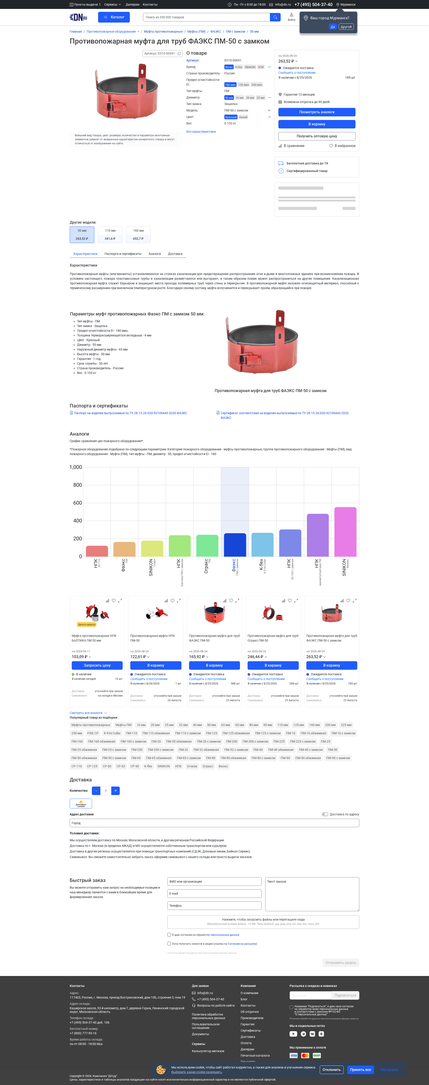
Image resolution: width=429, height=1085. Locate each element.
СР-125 (92, 766)
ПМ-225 (279, 741)
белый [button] (243, 117)
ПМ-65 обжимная (159, 758)
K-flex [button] (239, 67)
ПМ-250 (137, 749)
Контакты (150, 4)
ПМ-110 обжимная (156, 733)
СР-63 (121, 766)
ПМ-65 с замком (189, 758)
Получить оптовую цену (317, 136)
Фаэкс (223, 766)
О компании (249, 993)
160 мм (314, 725)
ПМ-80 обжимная (233, 758)
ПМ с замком (235, 31)
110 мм (283, 725)
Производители (252, 1018)
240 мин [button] (257, 84)
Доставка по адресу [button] (344, 814)
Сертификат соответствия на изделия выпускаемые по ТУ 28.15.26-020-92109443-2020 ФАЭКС (285, 415)
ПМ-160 (77, 741)
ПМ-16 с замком (343, 733)
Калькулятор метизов (208, 1051)
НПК (178, 766)
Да (333, 27)
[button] (113, 4)
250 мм (77, 733)
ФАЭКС (215, 31)
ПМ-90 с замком (338, 758)
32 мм (183, 725)
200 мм (330, 725)
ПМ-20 (156, 741)
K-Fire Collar (112, 733)
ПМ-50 (332, 749)
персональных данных (224, 934)
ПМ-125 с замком (268, 733)
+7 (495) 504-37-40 (313, 4)
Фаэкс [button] (229, 67)
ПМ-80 (210, 758)
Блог (244, 999)
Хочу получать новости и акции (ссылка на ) (214, 943)
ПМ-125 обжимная (236, 733)
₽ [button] (292, 61)
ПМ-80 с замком (263, 758)
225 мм (346, 725)
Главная (76, 31)
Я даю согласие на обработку (205, 934)
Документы (200, 1034)
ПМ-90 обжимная (308, 758)
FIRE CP (93, 733)
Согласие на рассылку (242, 943)
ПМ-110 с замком (188, 733)
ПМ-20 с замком (209, 741)
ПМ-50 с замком (114, 758)
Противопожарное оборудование (111, 31)
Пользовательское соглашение (206, 1026)
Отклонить (332, 1070)
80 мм (253, 725)
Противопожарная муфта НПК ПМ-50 (152, 638)
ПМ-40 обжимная (281, 749)
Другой (346, 27)
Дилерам (132, 4)
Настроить (389, 1070)
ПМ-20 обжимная (179, 741)
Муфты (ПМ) (196, 31)
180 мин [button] (230, 84)
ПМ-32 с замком (236, 749)
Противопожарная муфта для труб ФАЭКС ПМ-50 (214, 638)
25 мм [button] (261, 97)
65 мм (239, 725)
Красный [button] (231, 117)
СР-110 (77, 766)
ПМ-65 (136, 758)
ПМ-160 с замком (133, 741)
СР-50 (107, 766)
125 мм (298, 725)
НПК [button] (261, 67)
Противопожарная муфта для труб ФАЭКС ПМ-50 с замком (331, 638)
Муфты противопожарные (163, 31)
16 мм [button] (240, 97)
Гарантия (247, 1024)
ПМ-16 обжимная (313, 733)
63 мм (225, 725)
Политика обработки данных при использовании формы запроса (201, 953)
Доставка (248, 1037)
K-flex (148, 766)
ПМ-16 (290, 733)
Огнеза (192, 766)
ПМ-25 (325, 741)
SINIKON (164, 766)
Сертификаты (251, 1030)
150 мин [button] (243, 84)
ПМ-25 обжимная (84, 749)
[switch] (325, 814)
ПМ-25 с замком (114, 749)
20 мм (155, 725)
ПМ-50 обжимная (84, 758)
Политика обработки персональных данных (208, 1016)
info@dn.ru (283, 4)
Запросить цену (97, 665)
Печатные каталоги (255, 1055)
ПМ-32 (183, 749)
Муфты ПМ (123, 725)
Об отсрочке (250, 1012)
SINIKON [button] (250, 67)
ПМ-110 (131, 733)
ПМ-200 (231, 741)
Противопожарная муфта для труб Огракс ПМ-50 (273, 638)
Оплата (246, 1043)
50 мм (254, 31)
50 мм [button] (229, 97)
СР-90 (134, 766)
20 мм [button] (250, 97)
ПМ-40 (258, 749)
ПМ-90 (285, 758)
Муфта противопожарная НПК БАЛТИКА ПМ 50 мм (94, 638)
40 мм (197, 725)
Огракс (208, 766)
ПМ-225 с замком (302, 741)
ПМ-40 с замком (311, 749)
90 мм (267, 725)
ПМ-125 (211, 733)
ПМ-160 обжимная (101, 741)
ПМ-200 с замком (255, 741)
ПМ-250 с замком (160, 749)
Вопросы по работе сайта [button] (216, 1005)
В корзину (317, 124)
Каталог (117, 17)
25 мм (169, 725)
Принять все (360, 1070)
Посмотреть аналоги (316, 112)
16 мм (141, 725)
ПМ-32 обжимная (206, 749)
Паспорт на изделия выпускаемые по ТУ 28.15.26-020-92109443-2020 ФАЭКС (130, 413)
